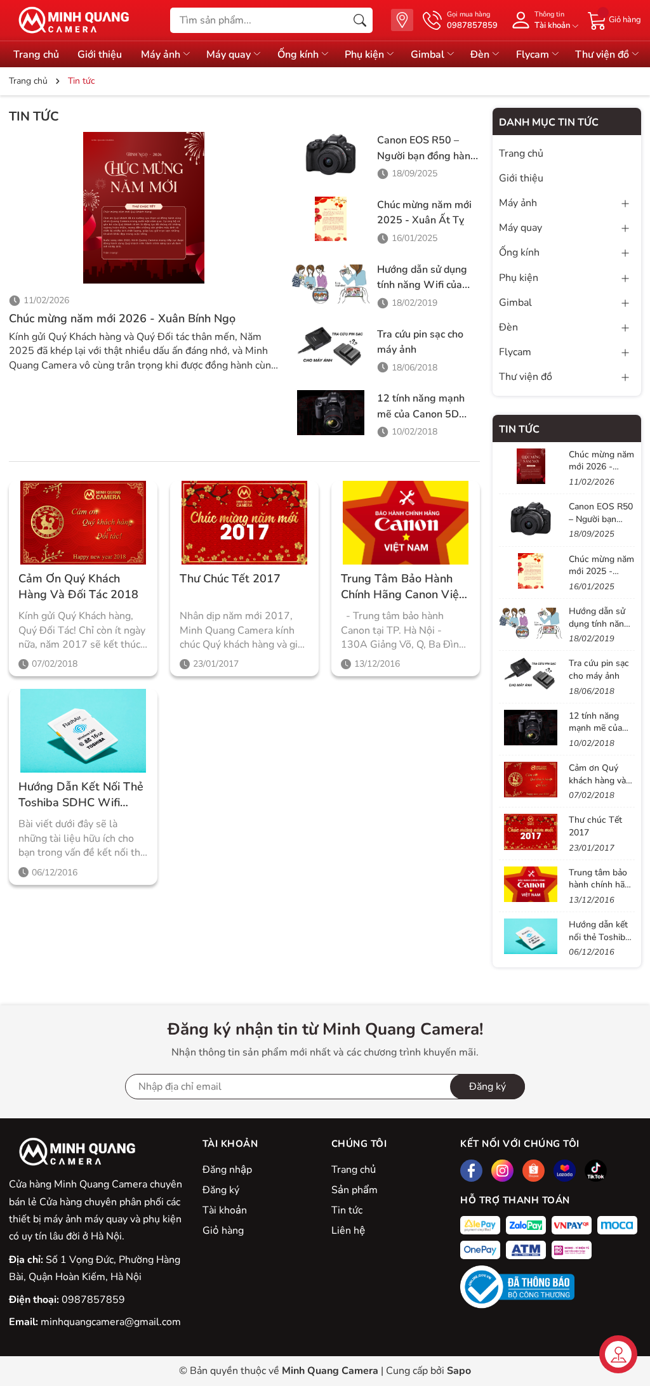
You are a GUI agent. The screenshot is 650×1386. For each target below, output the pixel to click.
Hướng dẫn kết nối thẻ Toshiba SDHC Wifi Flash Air (80, 795)
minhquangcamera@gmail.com (111, 1322)
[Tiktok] (596, 1171)
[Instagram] (502, 1171)
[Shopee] (533, 1171)
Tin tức (346, 1210)
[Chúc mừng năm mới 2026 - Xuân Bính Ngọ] (144, 208)
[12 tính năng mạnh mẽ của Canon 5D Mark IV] (331, 412)
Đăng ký (487, 1087)
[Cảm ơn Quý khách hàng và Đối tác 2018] (83, 523)
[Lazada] (565, 1171)
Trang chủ (353, 1170)
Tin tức (519, 429)
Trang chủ (36, 55)
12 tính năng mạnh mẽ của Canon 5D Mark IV (421, 413)
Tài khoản (224, 1210)
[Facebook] (471, 1171)
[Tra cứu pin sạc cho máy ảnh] (331, 348)
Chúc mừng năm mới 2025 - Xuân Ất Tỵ (601, 571)
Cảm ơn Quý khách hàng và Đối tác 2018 (78, 586)
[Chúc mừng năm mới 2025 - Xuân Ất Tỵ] (331, 219)
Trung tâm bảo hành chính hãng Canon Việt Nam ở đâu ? (402, 587)
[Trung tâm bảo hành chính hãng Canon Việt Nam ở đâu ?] (405, 523)
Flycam (534, 55)
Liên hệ (348, 1231)
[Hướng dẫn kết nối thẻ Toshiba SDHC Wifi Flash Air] (83, 731)
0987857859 (93, 1300)
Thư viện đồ (603, 55)
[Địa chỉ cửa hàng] (402, 20)
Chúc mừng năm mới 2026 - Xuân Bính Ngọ (122, 318)
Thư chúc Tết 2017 (230, 578)
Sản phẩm (354, 1190)
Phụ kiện (366, 55)
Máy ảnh (162, 55)
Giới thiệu (99, 55)
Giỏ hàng (223, 1231)
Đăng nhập (227, 1170)
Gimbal (429, 55)
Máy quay (229, 55)
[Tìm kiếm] (360, 20)
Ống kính (299, 55)
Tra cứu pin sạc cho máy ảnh (599, 669)
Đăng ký (220, 1190)
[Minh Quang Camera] (69, 20)
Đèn (481, 55)
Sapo (459, 1371)
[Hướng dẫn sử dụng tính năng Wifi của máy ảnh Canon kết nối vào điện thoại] (331, 283)
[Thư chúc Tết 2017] (244, 523)
